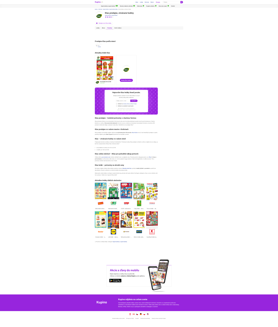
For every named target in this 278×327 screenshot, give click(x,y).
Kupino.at (130, 314)
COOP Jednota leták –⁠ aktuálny (126, 196)
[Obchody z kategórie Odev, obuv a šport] (164, 6)
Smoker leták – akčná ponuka (100, 225)
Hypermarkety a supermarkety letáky (110, 9)
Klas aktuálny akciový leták (105, 70)
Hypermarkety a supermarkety (111, 15)
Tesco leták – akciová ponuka (152, 196)
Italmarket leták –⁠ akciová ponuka (113, 196)
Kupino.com (148, 314)
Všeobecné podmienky (145, 318)
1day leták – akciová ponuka (139, 196)
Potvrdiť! (134, 100)
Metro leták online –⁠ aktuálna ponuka (139, 225)
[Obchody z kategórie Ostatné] (173, 6)
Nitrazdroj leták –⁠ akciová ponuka (126, 225)
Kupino (96, 9)
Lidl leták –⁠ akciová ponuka (113, 225)
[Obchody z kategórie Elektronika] (140, 6)
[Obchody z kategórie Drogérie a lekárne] (151, 6)
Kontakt (137, 318)
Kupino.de (141, 314)
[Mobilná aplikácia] (115, 280)
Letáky (141, 2)
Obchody (147, 2)
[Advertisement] (126, 34)
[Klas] (99, 16)
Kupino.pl (144, 314)
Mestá (152, 2)
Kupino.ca (134, 314)
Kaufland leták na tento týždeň (152, 225)
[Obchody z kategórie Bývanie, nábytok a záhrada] (127, 6)
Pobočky (109, 28)
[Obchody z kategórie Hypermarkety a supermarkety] (109, 6)
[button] (106, 17)
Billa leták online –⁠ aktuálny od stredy (100, 196)
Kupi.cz (137, 314)
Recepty (158, 2)
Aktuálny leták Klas (126, 168)
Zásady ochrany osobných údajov (130, 103)
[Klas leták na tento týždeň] (97, 82)
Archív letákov (118, 28)
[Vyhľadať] (181, 2)
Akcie (137, 2)
